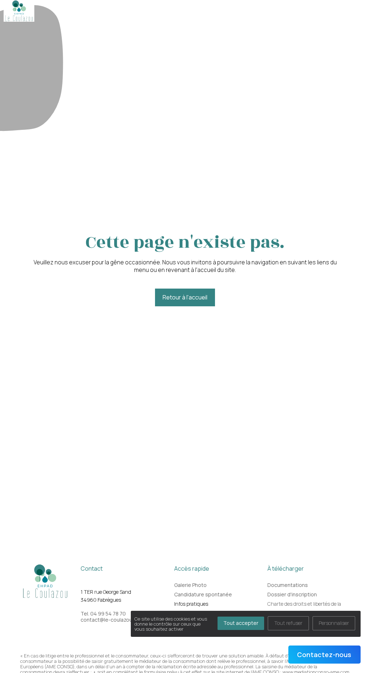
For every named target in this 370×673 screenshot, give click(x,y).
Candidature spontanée (203, 594)
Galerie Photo (190, 585)
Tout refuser (288, 622)
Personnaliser (334, 622)
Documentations (287, 585)
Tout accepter (240, 622)
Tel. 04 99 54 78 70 (103, 614)
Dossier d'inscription (292, 594)
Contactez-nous (324, 654)
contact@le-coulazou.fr (109, 620)
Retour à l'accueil (185, 297)
